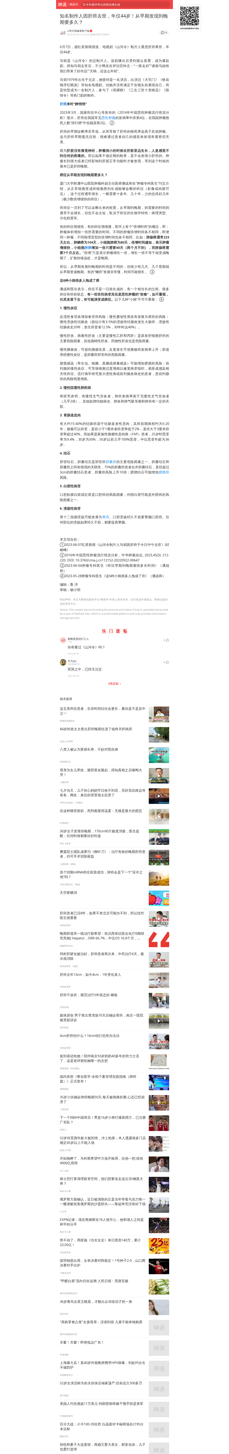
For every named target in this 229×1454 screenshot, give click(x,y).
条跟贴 (113, 683)
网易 (62, 4)
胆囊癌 (111, 461)
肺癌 (87, 247)
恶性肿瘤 (108, 117)
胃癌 (105, 517)
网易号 (74, 4)
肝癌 (63, 104)
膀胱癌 (164, 472)
